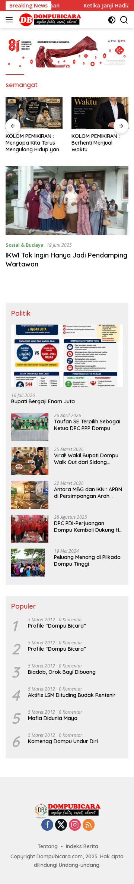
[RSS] (89, 825)
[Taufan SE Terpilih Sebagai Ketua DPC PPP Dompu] (29, 427)
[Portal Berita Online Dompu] (49, 19)
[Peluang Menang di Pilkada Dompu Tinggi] (28, 563)
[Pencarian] (124, 20)
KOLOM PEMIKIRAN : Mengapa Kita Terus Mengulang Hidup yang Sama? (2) (34, 143)
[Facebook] (47, 825)
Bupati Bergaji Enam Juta (43, 401)
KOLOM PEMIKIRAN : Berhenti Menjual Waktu (95, 143)
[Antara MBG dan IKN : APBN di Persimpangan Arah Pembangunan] (29, 495)
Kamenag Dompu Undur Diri (63, 741)
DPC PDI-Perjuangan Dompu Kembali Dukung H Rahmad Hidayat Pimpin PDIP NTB (86, 526)
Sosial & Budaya (25, 244)
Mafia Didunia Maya (52, 718)
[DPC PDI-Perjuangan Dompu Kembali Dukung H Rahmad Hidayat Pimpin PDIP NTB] (29, 529)
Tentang (48, 846)
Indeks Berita (82, 846)
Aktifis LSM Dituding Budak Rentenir (72, 695)
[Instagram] (75, 825)
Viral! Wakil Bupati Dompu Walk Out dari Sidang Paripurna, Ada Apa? (86, 458)
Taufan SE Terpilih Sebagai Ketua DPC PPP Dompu (87, 425)
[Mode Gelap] (112, 20)
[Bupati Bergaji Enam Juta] (67, 356)
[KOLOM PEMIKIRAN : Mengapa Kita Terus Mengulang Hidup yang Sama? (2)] (34, 113)
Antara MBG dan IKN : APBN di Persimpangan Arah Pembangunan (88, 492)
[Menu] (11, 19)
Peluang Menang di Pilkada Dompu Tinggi (87, 560)
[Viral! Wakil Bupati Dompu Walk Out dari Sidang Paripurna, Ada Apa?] (29, 461)
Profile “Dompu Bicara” (57, 625)
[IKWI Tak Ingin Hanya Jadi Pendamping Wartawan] (67, 200)
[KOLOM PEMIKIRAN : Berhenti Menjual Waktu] (99, 113)
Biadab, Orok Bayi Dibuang (62, 672)
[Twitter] (61, 825)
